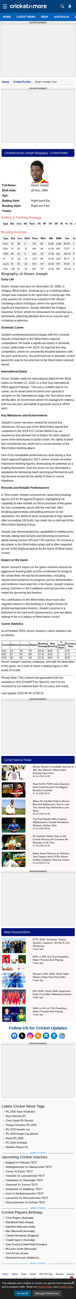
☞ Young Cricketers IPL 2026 (19, 1124)
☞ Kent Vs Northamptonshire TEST (23, 1193)
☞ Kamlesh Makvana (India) (19, 1226)
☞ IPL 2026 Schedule (15, 1142)
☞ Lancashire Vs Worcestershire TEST (25, 1197)
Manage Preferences (47, 1293)
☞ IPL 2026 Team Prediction (19, 1111)
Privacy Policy (45, 1286)
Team (24, 1274)
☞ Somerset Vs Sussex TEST (20, 1184)
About (15, 1274)
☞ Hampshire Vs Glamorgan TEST (23, 1180)
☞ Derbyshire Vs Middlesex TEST (22, 1189)
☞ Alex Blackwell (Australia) (19, 1231)
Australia (61, 16)
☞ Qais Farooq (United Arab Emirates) (25, 1244)
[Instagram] (30, 1036)
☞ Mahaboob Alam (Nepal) (18, 1222)
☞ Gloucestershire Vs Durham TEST (24, 1202)
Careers (71, 1274)
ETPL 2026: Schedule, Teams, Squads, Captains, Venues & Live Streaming (51, 942)
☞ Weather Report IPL (15, 1147)
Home (7, 16)
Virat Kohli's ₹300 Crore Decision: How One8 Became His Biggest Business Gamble (51, 787)
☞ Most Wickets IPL (14, 1116)
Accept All (22, 1293)
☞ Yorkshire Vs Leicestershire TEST (24, 1175)
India (44, 16)
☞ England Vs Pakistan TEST (20, 1162)
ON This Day (46, 1274)
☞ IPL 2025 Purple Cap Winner (20, 1133)
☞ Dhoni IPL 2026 (13, 1138)
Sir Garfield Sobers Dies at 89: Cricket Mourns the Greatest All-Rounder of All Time (50, 839)
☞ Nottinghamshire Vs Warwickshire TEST (27, 1166)
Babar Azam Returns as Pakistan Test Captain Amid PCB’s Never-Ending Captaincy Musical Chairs (51, 856)
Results (60, 1274)
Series (33, 1274)
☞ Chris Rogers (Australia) (18, 1217)
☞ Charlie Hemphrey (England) (21, 1235)
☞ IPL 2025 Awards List (16, 1129)
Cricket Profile (22, 81)
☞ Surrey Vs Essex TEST (18, 1171)
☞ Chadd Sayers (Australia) (19, 1239)
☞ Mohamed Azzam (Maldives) (21, 1257)
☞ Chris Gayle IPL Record (18, 1120)
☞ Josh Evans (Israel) (15, 1253)
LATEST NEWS (26, 16)
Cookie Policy (66, 1286)
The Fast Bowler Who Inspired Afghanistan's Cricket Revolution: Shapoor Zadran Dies (51, 822)
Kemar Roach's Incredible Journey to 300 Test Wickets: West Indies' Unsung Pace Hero (53, 770)
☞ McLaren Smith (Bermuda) (19, 1248)
